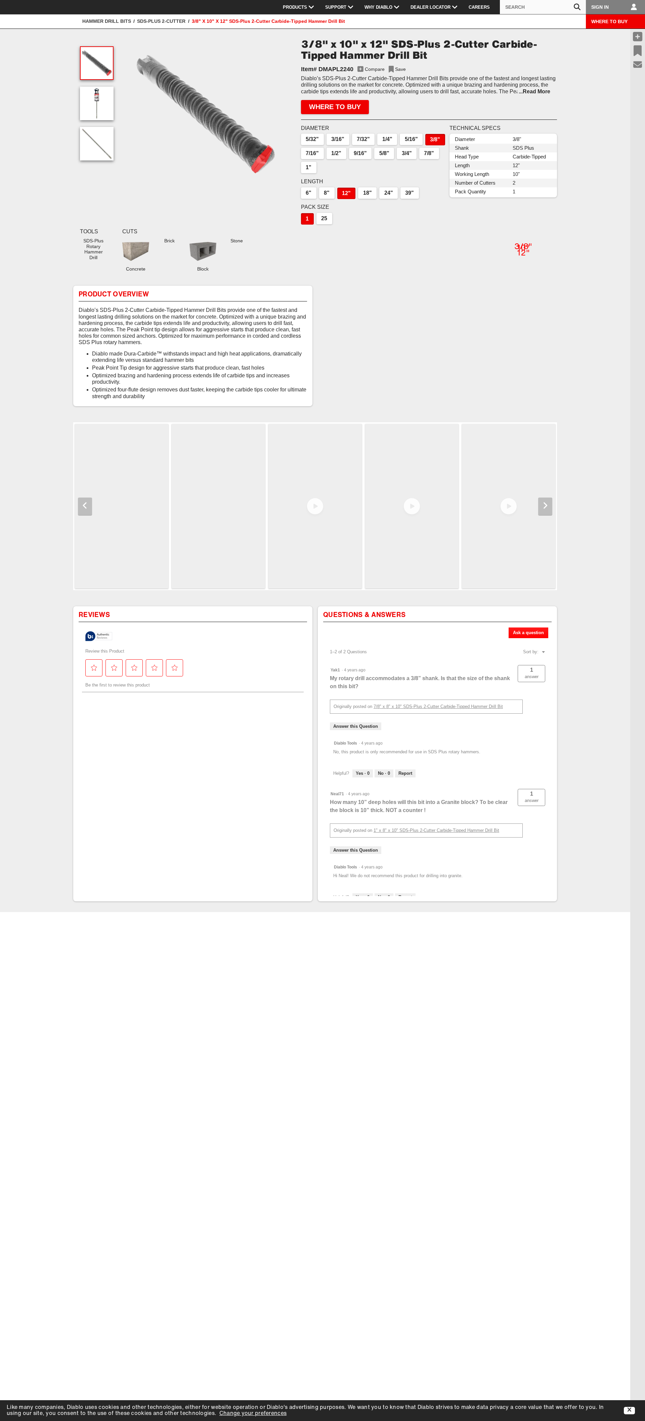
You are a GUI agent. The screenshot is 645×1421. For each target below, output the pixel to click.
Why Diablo (378, 7)
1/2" (336, 153)
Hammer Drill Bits (106, 21)
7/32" (363, 139)
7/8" (429, 153)
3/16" (337, 139)
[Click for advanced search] (577, 7)
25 (324, 218)
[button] (205, 114)
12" (346, 193)
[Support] (637, 65)
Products (295, 7)
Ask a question (528, 632)
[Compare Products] (637, 37)
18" (367, 193)
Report (405, 773)
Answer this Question (355, 726)
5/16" (411, 139)
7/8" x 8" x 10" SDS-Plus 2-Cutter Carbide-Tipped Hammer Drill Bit (438, 706)
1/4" (387, 139)
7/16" (312, 153)
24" (388, 193)
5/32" (312, 139)
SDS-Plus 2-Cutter (161, 21)
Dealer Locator (430, 7)
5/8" (384, 153)
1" (308, 167)
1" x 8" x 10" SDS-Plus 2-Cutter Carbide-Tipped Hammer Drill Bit (436, 830)
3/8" (435, 139)
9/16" (360, 153)
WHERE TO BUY (609, 21)
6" (308, 193)
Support (335, 7)
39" (409, 193)
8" (327, 193)
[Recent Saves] (637, 51)
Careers (479, 7)
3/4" (407, 153)
